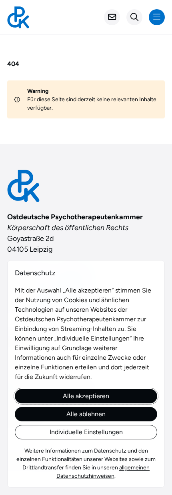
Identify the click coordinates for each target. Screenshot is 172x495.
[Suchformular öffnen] (134, 17)
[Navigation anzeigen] (157, 17)
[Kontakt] (112, 17)
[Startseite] (18, 17)
